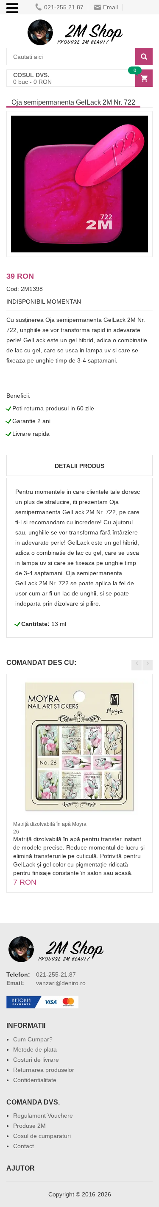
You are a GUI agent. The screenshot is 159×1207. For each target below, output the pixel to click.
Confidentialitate (34, 1080)
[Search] (144, 56)
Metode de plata (35, 1049)
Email (110, 7)
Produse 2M (29, 1125)
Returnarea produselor (43, 1069)
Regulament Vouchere (43, 1115)
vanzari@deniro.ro (61, 983)
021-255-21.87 (56, 974)
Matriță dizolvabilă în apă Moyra (49, 824)
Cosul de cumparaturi (42, 1135)
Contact (23, 1146)
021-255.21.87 (64, 7)
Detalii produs (79, 465)
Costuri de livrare (36, 1059)
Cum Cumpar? (33, 1039)
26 (16, 832)
